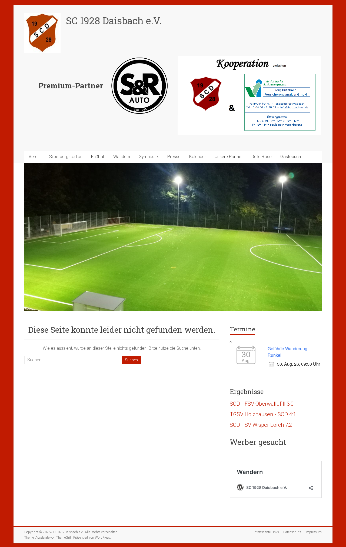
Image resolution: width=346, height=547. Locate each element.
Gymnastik (149, 156)
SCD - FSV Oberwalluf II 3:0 (262, 404)
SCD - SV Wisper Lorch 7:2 (261, 425)
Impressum (313, 532)
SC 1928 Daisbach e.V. (114, 20)
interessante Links (266, 532)
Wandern (121, 156)
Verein (35, 156)
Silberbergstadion (65, 156)
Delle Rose (261, 156)
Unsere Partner (229, 156)
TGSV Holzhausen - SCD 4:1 (263, 414)
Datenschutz (292, 532)
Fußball (98, 156)
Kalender (197, 156)
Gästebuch (290, 156)
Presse (174, 156)
